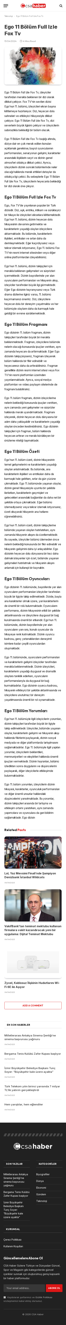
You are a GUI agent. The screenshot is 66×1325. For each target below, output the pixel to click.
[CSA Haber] (33, 5)
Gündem (41, 1194)
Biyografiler (43, 1174)
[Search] (60, 6)
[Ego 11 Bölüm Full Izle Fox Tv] (33, 65)
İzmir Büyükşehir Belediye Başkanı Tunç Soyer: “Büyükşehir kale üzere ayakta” (14, 1210)
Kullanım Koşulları (13, 1246)
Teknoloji (8, 16)
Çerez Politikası (12, 1239)
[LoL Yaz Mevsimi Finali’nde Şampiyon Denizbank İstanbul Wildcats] (33, 852)
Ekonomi (41, 1187)
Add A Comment (33, 1005)
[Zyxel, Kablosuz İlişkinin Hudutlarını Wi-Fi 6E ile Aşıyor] (33, 962)
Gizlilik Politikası (43, 1297)
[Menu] (6, 6)
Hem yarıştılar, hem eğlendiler (23, 1104)
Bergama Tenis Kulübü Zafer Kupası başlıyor (32, 1053)
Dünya (40, 1180)
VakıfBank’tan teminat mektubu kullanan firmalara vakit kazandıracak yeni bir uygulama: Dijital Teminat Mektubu (32, 930)
